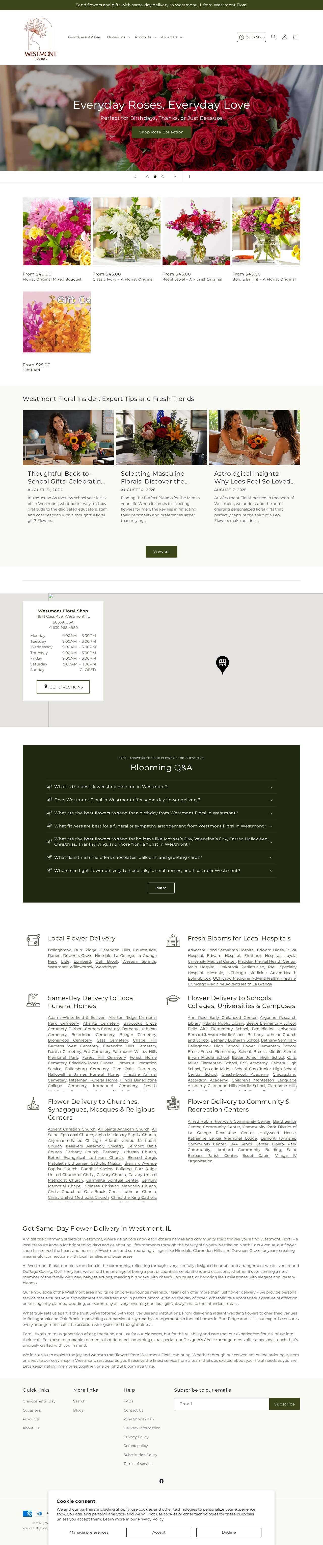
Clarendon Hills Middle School (236, 1085)
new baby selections (93, 1277)
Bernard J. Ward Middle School (217, 1034)
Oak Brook (106, 961)
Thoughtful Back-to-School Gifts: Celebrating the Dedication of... (66, 477)
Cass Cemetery (112, 1040)
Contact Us (133, 1410)
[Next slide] (175, 176)
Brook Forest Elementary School (219, 1051)
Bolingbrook (59, 950)
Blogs (78, 1410)
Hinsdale (103, 955)
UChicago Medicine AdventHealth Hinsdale (254, 978)
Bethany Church (82, 1151)
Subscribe (284, 1404)
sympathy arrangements (157, 1318)
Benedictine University (274, 1028)
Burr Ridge (85, 950)
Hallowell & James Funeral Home (83, 1074)
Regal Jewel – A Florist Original (192, 279)
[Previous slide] (135, 176)
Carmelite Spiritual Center (112, 1180)
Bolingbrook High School (213, 1046)
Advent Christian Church (72, 1129)
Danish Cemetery (64, 1051)
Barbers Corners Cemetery (94, 1028)
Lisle (65, 961)
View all (161, 551)
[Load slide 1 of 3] (147, 176)
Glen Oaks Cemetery (134, 1068)
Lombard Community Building (248, 1149)
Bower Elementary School (269, 1046)
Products (31, 1419)
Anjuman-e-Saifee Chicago (74, 1140)
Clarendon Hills (115, 950)
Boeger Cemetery (138, 1034)
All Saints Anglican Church (123, 1129)
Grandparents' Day (39, 1401)
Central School (202, 1074)
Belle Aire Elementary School (218, 1028)
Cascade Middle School (224, 1068)
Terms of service (138, 1463)
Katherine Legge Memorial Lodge (222, 1138)
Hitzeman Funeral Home (93, 1080)
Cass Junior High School (272, 1068)
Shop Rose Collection (161, 132)
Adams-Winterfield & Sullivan (76, 1017)
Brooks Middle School (275, 1051)
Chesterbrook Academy (245, 1074)
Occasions (32, 1410)
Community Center (221, 1126)
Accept (159, 1532)
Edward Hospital (223, 955)
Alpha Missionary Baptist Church (125, 1134)
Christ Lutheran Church (132, 1191)
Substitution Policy (140, 1454)
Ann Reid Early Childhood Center (222, 1017)
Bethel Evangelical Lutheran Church (85, 1157)
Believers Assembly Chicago (94, 1146)
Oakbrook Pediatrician (242, 966)
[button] (118, 37)
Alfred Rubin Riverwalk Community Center (229, 1121)
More (161, 888)
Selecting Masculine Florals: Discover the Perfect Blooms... (153, 477)
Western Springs (139, 961)
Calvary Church (111, 1174)
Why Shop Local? (139, 1419)
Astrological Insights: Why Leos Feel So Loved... (254, 477)
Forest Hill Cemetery (103, 1057)
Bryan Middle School (208, 1057)
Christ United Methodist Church (78, 1197)
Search (79, 1401)
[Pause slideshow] (187, 176)
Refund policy (136, 1445)
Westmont (58, 966)
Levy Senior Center (248, 1144)
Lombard (82, 961)
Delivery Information (142, 1428)
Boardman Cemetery (92, 1034)
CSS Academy (253, 1062)
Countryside (144, 950)
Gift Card (31, 370)
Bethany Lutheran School (235, 1040)
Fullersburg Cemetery (87, 1068)
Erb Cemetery (97, 1051)
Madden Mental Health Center (267, 961)
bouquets (184, 1277)
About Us (31, 1428)
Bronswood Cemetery (70, 1040)
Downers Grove (78, 955)
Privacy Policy (151, 1519)
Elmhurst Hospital (262, 955)
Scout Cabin (256, 1155)
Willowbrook (81, 966)
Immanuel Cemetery (115, 1085)
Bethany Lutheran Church (129, 1151)
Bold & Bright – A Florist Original (264, 279)
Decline (229, 1532)
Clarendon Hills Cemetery (129, 1046)
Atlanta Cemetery (101, 1023)
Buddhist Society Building (106, 1168)
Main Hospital (202, 966)
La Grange (124, 955)
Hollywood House (277, 1132)
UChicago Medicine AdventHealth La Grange (230, 984)
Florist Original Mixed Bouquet (52, 279)
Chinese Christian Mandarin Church (120, 1186)
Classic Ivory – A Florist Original (123, 279)
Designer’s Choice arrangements (214, 1339)
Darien (54, 955)
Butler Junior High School (258, 1057)
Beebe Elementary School (271, 1023)
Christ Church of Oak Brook (76, 1191)
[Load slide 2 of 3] (155, 176)
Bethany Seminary (278, 1040)
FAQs (128, 1401)
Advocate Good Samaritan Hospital (221, 950)
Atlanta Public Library (223, 1023)
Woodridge (105, 966)
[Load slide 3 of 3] (163, 176)
